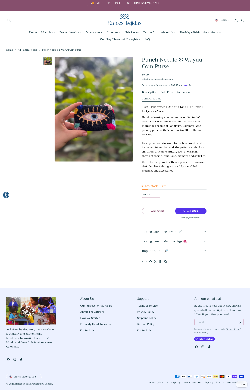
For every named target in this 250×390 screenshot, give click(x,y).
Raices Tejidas (23, 384)
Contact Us (87, 330)
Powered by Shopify (42, 384)
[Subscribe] (240, 322)
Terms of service (192, 382)
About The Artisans (92, 312)
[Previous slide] (87, 5)
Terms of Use (233, 329)
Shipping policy (212, 382)
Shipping (146, 79)
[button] (9, 20)
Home (9, 50)
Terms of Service (147, 306)
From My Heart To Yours (95, 324)
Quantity (146, 194)
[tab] (47, 61)
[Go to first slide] (162, 5)
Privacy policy (173, 382)
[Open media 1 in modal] (127, 62)
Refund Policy (146, 324)
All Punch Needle (27, 50)
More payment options (190, 217)
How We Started (90, 318)
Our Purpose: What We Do (96, 306)
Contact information (233, 382)
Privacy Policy (145, 312)
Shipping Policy (146, 318)
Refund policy (156, 382)
